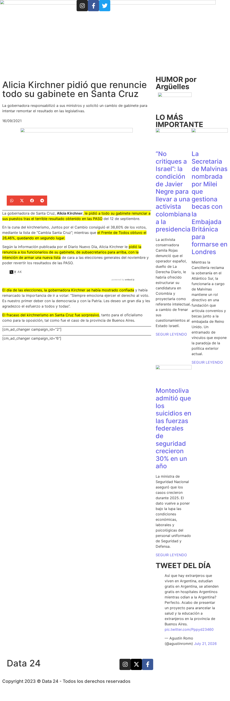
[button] (12, 201)
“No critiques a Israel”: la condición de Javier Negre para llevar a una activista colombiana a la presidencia (173, 191)
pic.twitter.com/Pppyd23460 (189, 629)
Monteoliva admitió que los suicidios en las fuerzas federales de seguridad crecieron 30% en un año (173, 428)
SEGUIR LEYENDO (171, 334)
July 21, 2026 (205, 643)
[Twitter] (104, 5)
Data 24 (24, 663)
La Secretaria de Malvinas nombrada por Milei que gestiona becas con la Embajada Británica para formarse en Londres (210, 203)
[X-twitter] (136, 664)
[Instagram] (82, 5)
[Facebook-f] (93, 5)
